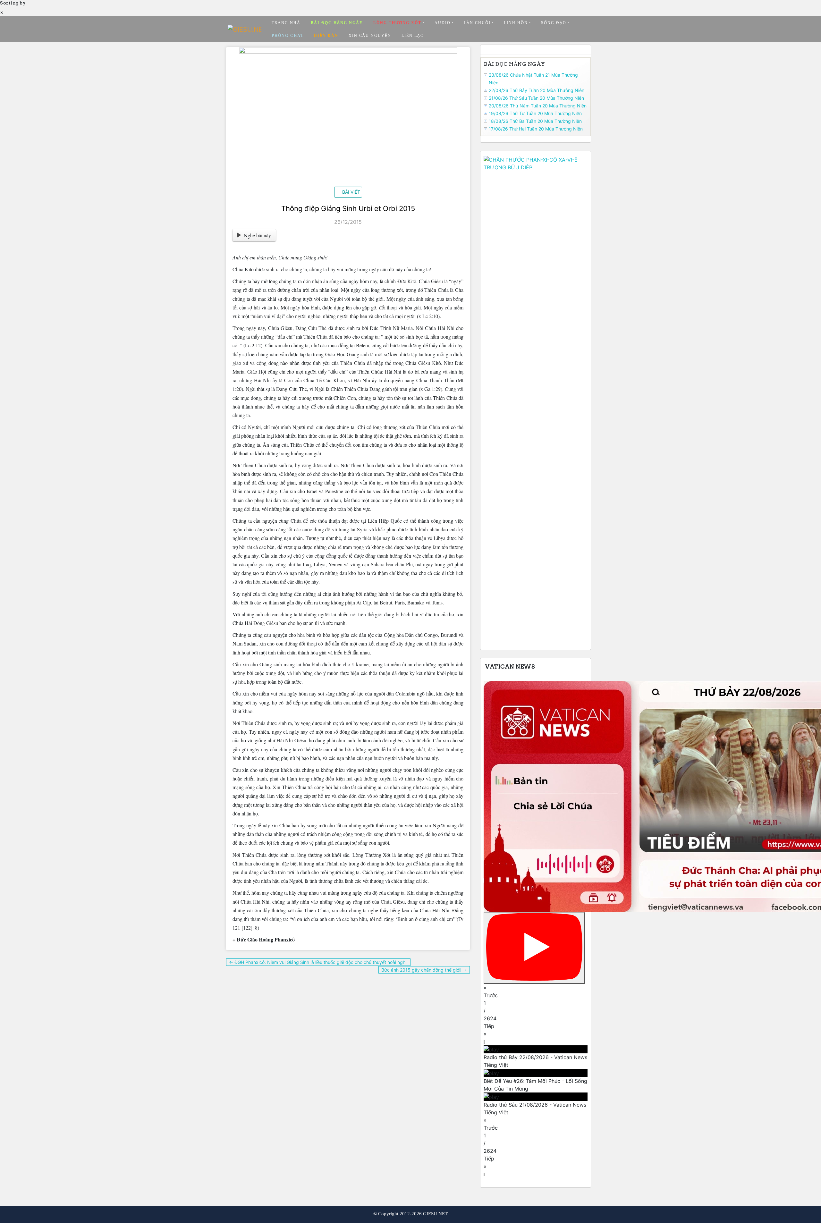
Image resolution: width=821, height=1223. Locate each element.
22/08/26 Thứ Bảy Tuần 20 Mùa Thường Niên (536, 90)
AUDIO (443, 23)
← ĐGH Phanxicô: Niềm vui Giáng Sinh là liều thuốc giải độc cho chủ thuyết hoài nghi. (318, 962)
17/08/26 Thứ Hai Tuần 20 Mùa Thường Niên (536, 128)
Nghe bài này (257, 235)
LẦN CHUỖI (477, 23)
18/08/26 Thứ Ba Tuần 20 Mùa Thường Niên (535, 121)
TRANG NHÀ (286, 23)
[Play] (534, 948)
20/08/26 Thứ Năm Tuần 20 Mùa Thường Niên (538, 105)
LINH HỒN (516, 23)
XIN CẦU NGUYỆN (370, 35)
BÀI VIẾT (351, 192)
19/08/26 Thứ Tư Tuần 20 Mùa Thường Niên (535, 113)
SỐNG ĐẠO (553, 23)
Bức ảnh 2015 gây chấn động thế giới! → (424, 970)
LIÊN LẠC (413, 35)
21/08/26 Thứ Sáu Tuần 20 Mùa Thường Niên (536, 98)
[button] (536, 991)
